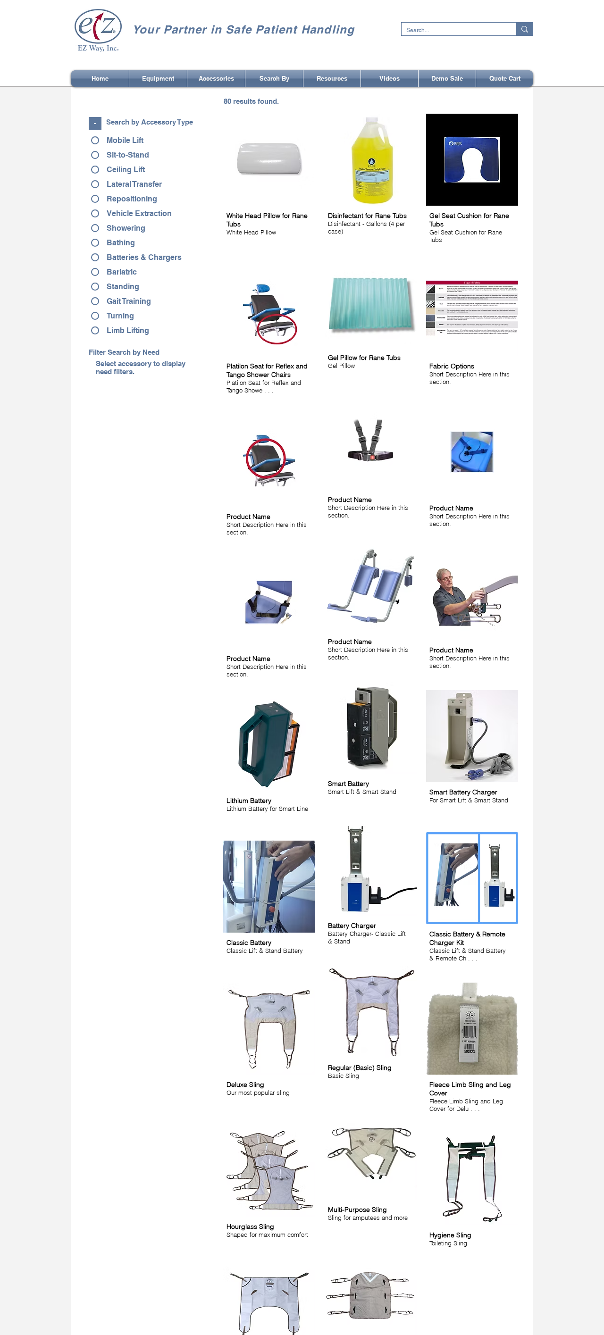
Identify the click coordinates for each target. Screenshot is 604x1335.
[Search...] (524, 29)
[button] (274, 78)
